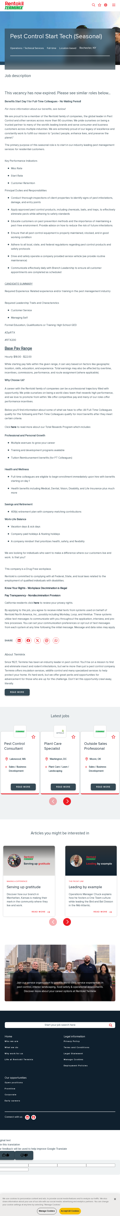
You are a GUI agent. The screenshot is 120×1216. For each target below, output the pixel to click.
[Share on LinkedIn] (19, 640)
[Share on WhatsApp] (56, 640)
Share (9, 640)
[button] (93, 5)
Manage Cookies (47, 1211)
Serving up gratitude (24, 887)
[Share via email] (47, 641)
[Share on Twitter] (37, 640)
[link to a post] (29, 861)
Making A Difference (17, 881)
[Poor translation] (24, 1155)
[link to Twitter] (33, 1117)
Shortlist (33, 737)
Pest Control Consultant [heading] (14, 746)
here (13, 427)
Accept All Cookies (70, 1211)
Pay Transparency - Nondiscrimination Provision (32, 595)
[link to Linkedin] (27, 1117)
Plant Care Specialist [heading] (53, 746)
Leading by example (85, 887)
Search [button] (112, 1025)
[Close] (115, 1199)
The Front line (76, 881)
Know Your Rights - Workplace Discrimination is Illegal (36, 588)
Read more (17, 692)
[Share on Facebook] (28, 640)
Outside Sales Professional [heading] (95, 746)
